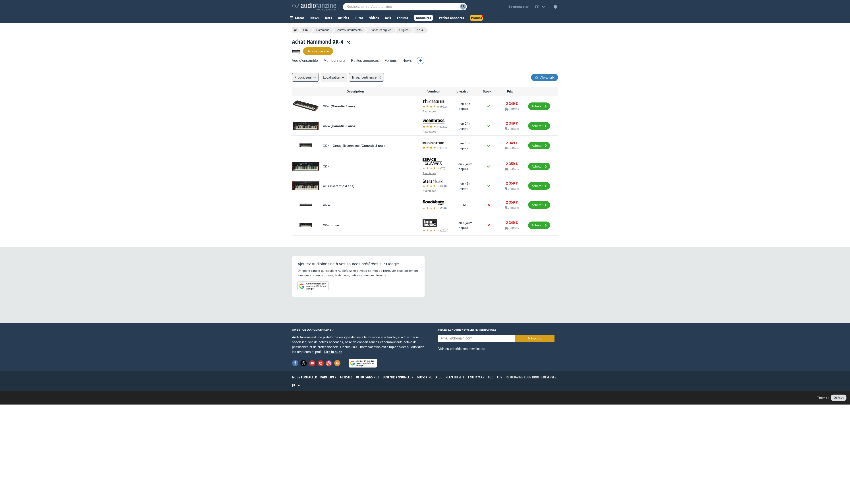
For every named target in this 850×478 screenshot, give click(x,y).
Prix (305, 30)
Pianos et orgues (380, 30)
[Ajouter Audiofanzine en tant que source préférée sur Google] (313, 286)
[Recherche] (463, 7)
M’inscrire (534, 338)
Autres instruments (349, 30)
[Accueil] (295, 30)
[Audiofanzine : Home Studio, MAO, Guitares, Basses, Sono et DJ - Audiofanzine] (314, 7)
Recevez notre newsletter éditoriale (467, 329)
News (407, 60)
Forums (390, 60)
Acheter (537, 106)
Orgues (404, 30)
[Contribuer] (420, 60)
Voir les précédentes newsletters (461, 349)
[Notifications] (555, 6)
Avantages (429, 111)
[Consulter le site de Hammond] (347, 42)
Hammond (322, 30)
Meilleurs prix (334, 60)
